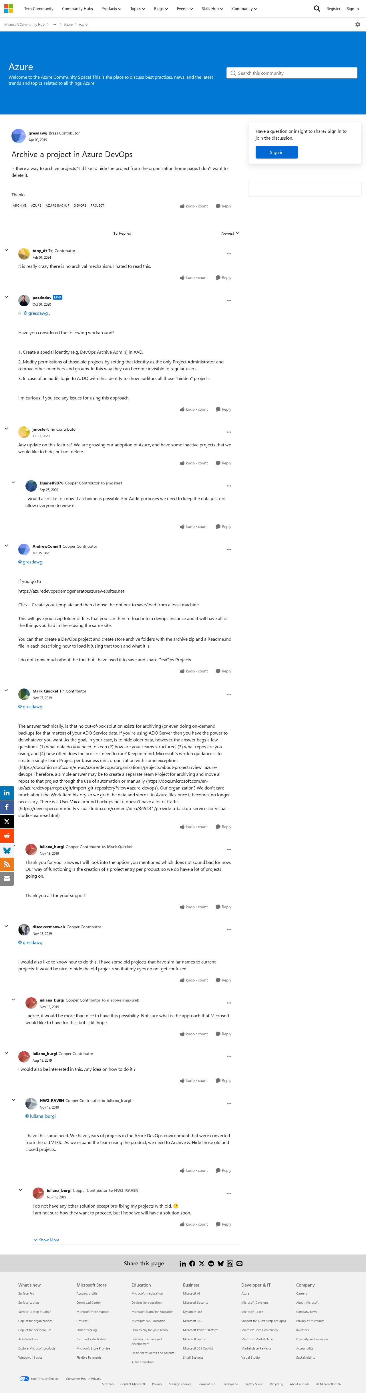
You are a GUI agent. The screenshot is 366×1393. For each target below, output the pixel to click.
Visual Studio (250, 1357)
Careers (301, 1293)
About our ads (299, 1384)
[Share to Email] (239, 1263)
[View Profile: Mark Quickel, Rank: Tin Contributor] (24, 694)
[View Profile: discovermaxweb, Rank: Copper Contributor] (24, 929)
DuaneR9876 (51, 483)
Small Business (193, 1357)
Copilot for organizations (35, 1321)
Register (334, 8)
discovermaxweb (49, 926)
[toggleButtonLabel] (358, 24)
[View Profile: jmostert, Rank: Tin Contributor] (24, 432)
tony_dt (40, 250)
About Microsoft (307, 1302)
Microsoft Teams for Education (152, 1311)
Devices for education (147, 1302)
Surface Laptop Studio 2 (34, 1311)
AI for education (143, 1362)
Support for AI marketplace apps (263, 1321)
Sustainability (305, 1357)
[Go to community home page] (8, 8)
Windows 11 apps (30, 1357)
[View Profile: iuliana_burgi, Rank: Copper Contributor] (31, 849)
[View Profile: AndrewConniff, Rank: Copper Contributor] (24, 549)
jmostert (41, 429)
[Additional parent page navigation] (54, 24)
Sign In (353, 8)
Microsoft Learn (252, 1311)
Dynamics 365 (192, 1311)
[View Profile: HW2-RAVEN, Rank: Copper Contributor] (31, 1103)
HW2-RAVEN (52, 1100)
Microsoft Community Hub (24, 24)
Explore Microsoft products (36, 1348)
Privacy (157, 1384)
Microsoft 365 (192, 1321)
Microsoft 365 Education (148, 1321)
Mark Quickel (45, 691)
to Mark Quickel (117, 846)
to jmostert (111, 483)
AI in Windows (28, 1339)
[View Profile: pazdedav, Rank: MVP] (24, 300)
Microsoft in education (147, 1293)
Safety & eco (254, 1384)
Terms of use (206, 1384)
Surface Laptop (28, 1302)
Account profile (87, 1293)
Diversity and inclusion (312, 1339)
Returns (82, 1321)
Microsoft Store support (93, 1311)
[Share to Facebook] (192, 1263)
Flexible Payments (89, 1357)
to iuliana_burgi (116, 1100)
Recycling (276, 1384)
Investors (302, 1330)
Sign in (277, 152)
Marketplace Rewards (256, 1348)
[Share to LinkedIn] (183, 1263)
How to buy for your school (150, 1330)
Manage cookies (180, 1384)
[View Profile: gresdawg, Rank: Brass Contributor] (18, 136)
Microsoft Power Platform (200, 1330)
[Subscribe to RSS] (230, 1263)
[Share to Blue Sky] (221, 1263)
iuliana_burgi (52, 846)
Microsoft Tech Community (259, 1330)
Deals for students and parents (153, 1353)
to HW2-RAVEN (123, 1190)
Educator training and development (147, 1341)
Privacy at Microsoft (310, 1321)
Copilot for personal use (34, 1330)
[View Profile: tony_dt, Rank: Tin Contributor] (24, 254)
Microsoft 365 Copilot (198, 1348)
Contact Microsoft (132, 1384)
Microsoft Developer (255, 1302)
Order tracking (87, 1330)
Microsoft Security (195, 1302)
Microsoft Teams (194, 1339)
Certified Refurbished (91, 1339)
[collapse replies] (6, 250)
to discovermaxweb (121, 1000)
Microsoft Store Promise (93, 1348)
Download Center (89, 1302)
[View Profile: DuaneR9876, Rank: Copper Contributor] (31, 486)
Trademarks (230, 1384)
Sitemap (108, 1384)
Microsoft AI (191, 1293)
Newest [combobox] (230, 233)
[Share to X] (202, 1263)
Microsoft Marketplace (257, 1339)
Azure (68, 24)
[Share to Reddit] (211, 1263)
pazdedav (42, 297)
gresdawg (38, 133)
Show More (49, 1239)
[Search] (317, 8)
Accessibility (304, 1348)
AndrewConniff (47, 546)
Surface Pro (26, 1293)
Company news (306, 1311)
